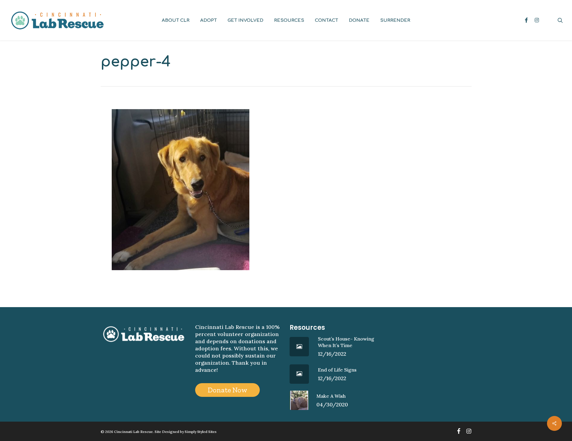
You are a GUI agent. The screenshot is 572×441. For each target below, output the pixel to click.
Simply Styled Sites (201, 431)
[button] (227, 390)
